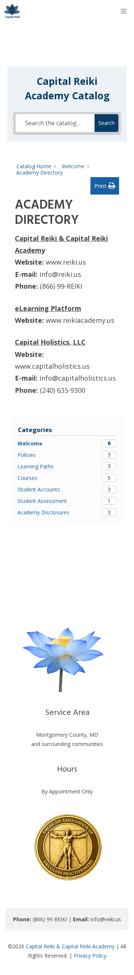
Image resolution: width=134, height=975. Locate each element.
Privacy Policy (90, 955)
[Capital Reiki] (12, 11)
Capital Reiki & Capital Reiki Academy (70, 946)
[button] (104, 186)
